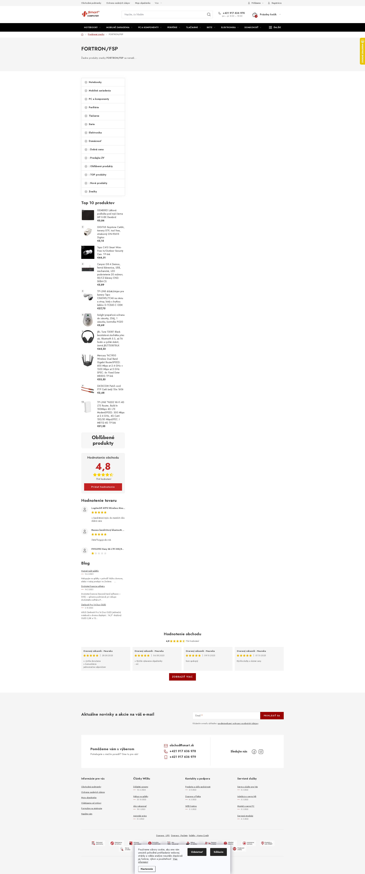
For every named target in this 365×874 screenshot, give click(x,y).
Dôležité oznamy (140, 786)
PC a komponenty (99, 99)
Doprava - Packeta (179, 835)
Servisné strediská (245, 815)
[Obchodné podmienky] (98, 843)
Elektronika (95, 132)
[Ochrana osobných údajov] (135, 843)
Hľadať (209, 14)
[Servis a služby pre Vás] (126, 848)
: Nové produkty (98, 183)
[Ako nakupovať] (173, 843)
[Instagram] (261, 751)
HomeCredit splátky (90, 571)
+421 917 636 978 (233, 13)
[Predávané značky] (239, 848)
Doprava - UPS (163, 835)
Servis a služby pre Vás (247, 786)
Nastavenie (147, 869)
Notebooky (95, 82)
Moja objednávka (142, 3)
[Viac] (275, 27)
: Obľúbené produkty (101, 166)
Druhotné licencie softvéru (93, 586)
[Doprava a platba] (211, 843)
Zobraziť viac (182, 676)
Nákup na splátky (140, 796)
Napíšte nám (86, 813)
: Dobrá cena (96, 149)
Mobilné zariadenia (100, 90)
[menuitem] (92, 27)
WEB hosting (191, 806)
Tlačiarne (94, 115)
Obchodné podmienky (91, 3)
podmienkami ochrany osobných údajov (238, 723)
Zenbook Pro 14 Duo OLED (93, 604)
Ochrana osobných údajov (118, 3)
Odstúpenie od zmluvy (91, 803)
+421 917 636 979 (183, 757)
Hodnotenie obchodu (182, 634)
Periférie (94, 107)
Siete (92, 124)
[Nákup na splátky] (192, 843)
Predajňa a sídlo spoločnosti (197, 786)
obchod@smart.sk (182, 745)
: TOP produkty (97, 174)
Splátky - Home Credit (199, 835)
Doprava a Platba (193, 796)
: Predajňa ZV (96, 158)
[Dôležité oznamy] (229, 843)
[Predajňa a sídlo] (267, 843)
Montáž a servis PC (245, 806)
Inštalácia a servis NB (246, 796)
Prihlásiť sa (272, 715)
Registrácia (277, 3)
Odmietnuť (197, 852)
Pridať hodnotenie (103, 487)
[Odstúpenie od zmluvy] (117, 843)
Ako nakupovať (140, 806)
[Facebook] (254, 751)
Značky (93, 191)
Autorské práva (140, 815)
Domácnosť (95, 141)
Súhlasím (218, 852)
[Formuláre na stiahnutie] (154, 843)
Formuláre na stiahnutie (91, 808)
